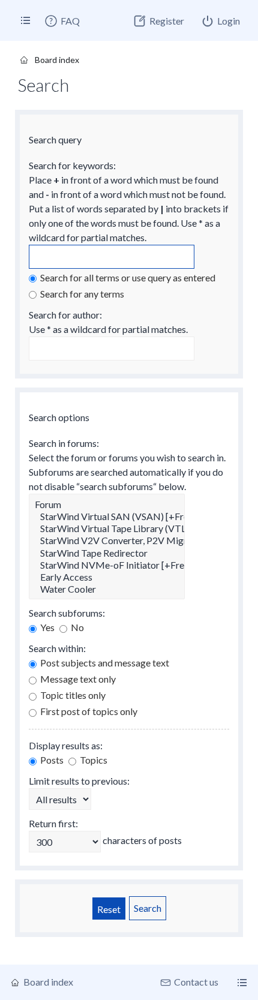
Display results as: (66, 745)
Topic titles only (72, 695)
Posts (51, 759)
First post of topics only (87, 711)
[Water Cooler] (107, 589)
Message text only (77, 678)
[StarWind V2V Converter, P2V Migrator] (107, 540)
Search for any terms (81, 293)
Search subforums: (67, 612)
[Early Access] (107, 577)
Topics (92, 759)
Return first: (53, 823)
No (76, 627)
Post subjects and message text (103, 662)
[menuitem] (62, 21)
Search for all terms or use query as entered (126, 277)
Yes (46, 627)
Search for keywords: (72, 165)
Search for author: (65, 314)
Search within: (57, 648)
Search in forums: (64, 443)
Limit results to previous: (79, 780)
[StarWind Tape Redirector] (107, 553)
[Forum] (107, 504)
